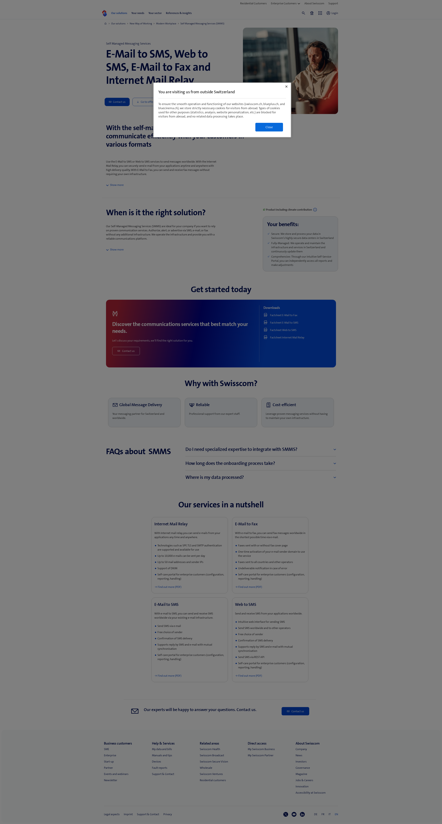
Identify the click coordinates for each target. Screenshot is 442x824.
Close (269, 127)
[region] (222, 110)
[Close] (286, 86)
